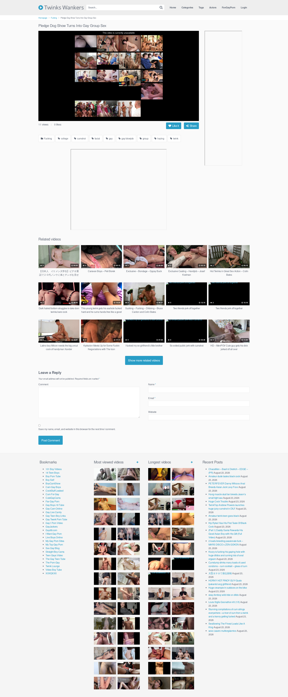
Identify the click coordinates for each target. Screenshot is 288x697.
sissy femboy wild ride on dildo (223, 595)
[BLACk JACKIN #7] (183, 578)
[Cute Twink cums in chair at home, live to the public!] (105, 504)
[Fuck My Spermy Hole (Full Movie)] (183, 519)
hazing (160, 138)
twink (175, 138)
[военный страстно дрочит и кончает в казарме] (105, 683)
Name (152, 384)
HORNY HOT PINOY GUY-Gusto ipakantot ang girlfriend (225, 582)
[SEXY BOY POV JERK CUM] (129, 474)
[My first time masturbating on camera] (129, 653)
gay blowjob (127, 138)
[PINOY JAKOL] (129, 504)
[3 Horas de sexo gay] (183, 489)
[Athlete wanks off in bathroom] (129, 623)
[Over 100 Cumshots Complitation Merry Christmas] (183, 623)
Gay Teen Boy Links (56, 515)
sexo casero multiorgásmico (222, 630)
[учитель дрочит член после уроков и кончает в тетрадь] (105, 519)
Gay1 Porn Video (54, 523)
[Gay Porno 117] (159, 623)
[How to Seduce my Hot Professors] (183, 564)
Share (192, 126)
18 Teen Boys (52, 472)
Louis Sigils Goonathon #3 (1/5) (224, 602)
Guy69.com (51, 530)
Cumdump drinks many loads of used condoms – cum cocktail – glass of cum (227, 564)
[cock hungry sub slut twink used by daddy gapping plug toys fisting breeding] (159, 474)
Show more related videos (144, 360)
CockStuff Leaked (54, 490)
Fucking (54, 17)
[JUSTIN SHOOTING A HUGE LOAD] (105, 564)
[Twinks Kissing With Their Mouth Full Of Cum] (129, 549)
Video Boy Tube (54, 569)
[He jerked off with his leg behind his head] (105, 653)
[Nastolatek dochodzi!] (129, 683)
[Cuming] (129, 519)
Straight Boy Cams (55, 551)
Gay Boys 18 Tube (55, 505)
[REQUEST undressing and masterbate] (129, 593)
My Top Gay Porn (54, 544)
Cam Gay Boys (53, 487)
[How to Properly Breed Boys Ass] (159, 668)
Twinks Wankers (63, 7)
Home (173, 7)
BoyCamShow (53, 483)
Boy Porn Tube (53, 476)
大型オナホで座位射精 (220, 573)
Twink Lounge (53, 566)
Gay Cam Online (54, 508)
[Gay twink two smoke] (129, 534)
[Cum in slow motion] (129, 668)
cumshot (81, 138)
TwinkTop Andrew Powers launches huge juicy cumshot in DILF (226, 506)
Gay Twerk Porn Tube (56, 519)
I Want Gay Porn (54, 533)
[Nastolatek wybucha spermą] (129, 489)
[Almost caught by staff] (105, 534)
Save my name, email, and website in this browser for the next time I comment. (76, 429)
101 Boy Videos (54, 469)
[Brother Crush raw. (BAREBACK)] (159, 683)
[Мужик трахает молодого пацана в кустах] (105, 474)
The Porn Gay (53, 562)
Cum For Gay (52, 494)
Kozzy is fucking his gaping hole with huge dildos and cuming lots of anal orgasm (226, 555)
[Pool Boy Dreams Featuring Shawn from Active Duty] (183, 638)
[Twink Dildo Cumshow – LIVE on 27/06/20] (105, 608)
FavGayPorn (228, 7)
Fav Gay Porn (52, 501)
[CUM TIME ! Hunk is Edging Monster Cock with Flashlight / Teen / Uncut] (129, 578)
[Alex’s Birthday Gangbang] (183, 668)
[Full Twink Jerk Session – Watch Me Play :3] (129, 564)
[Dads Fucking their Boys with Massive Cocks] (159, 564)
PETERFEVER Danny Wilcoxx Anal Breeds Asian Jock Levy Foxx (226, 485)
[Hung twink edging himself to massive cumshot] (129, 638)
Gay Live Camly (54, 512)
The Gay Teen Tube (55, 559)
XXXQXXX (51, 573)
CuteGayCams (53, 498)
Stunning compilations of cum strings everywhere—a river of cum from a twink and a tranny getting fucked (228, 612)
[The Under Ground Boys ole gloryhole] (183, 549)
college (64, 138)
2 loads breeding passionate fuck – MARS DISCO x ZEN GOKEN (225, 542)
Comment (43, 384)
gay (110, 138)
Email (151, 398)
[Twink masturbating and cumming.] (105, 593)
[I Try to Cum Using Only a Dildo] (159, 608)
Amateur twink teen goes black (223, 515)
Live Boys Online (54, 537)
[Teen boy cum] (105, 623)
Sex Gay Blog (52, 548)
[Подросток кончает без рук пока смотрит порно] (105, 489)
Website (152, 412)
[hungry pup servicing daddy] (159, 549)
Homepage (42, 17)
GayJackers (51, 526)
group (145, 138)
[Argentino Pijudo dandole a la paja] (129, 608)
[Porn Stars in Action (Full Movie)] (183, 608)
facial (97, 138)
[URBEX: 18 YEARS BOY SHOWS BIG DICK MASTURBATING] (105, 578)
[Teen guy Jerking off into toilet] (105, 638)
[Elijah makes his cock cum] (105, 549)
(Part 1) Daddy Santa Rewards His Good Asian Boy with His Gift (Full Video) (225, 533)
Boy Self (50, 480)
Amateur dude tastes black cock (224, 476)
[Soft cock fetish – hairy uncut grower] (105, 668)
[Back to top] (279, 687)
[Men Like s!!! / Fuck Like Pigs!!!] (159, 534)
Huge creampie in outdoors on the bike (227, 587)
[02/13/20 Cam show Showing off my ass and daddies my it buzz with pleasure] (159, 489)
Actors (212, 7)
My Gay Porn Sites (55, 541)
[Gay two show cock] (183, 653)
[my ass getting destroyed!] (183, 683)
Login (244, 7)
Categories (187, 7)
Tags (201, 7)
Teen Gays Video (54, 555)
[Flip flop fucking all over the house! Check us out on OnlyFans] (183, 534)
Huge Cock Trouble (218, 501)
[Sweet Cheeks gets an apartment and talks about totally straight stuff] (183, 504)
